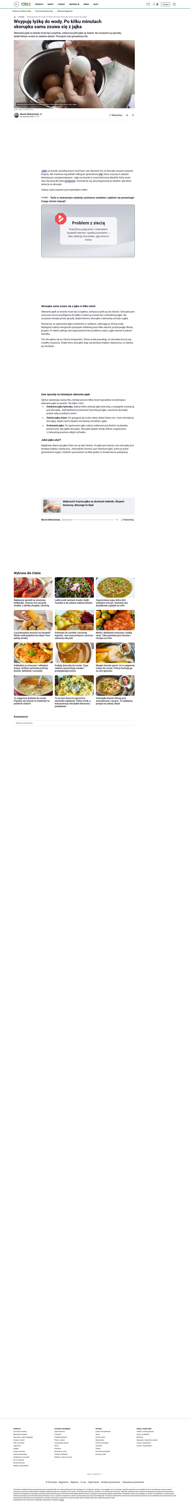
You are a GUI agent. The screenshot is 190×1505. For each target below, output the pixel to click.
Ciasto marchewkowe (103, 1431)
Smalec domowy (19, 1451)
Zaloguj (166, 4)
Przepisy (39, 4)
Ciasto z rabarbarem (144, 1443)
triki (101, 174)
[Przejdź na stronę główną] (16, 6)
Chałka (98, 1449)
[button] (155, 4)
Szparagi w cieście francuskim (147, 1440)
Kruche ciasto (100, 1437)
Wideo (86, 4)
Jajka (44, 170)
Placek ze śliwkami (102, 1443)
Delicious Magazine (65, 11)
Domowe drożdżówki (103, 1451)
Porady (61, 4)
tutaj (61, 1500)
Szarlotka (99, 1446)
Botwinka (140, 1437)
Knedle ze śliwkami (61, 1454)
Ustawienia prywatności (132, 1482)
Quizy (95, 4)
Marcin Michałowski (29, 114)
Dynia (56, 1446)
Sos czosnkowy (18, 1460)
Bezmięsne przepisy (20, 1434)
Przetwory (57, 1434)
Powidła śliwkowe (60, 1437)
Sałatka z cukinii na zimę (63, 1457)
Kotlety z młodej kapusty (145, 1431)
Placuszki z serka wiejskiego (23, 1437)
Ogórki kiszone (59, 1431)
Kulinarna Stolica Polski (21, 11)
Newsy (51, 4)
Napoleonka (100, 1440)
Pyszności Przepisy (20, 1431)
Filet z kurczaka (18, 1443)
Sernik (98, 1434)
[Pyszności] (28, 4)
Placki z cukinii (59, 1440)
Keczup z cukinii (19, 1440)
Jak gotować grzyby (61, 1443)
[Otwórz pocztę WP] (148, 4)
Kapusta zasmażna (20, 1454)
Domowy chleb (101, 1454)
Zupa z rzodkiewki (143, 1434)
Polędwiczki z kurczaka (21, 1457)
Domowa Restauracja (44, 11)
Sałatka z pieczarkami (21, 1466)
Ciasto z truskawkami (144, 1446)
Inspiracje (74, 4)
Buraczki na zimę (60, 1451)
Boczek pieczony (19, 1463)
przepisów (70, 181)
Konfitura (57, 1449)
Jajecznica (17, 1446)
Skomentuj (117, 115)
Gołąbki (16, 1449)
